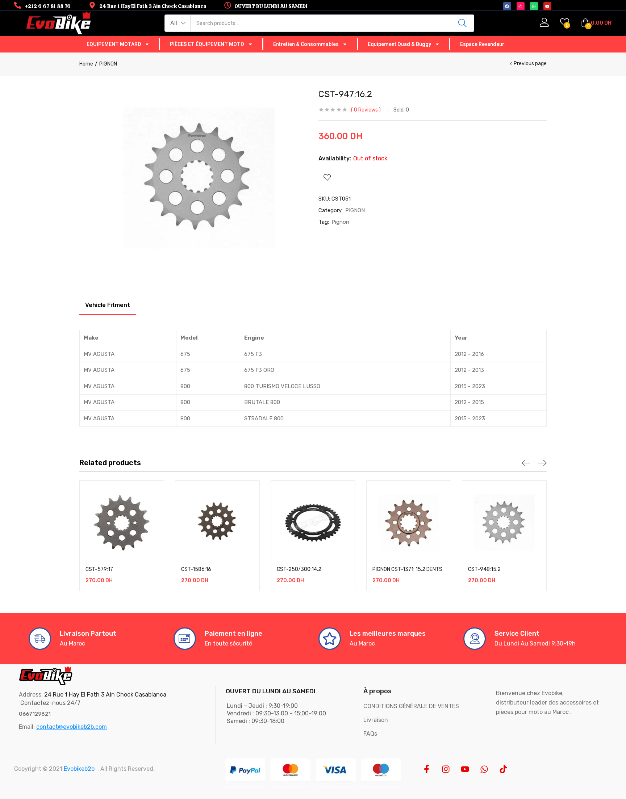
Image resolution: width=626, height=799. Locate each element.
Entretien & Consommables (306, 44)
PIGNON (108, 64)
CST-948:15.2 (484, 569)
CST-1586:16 (196, 569)
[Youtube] (465, 769)
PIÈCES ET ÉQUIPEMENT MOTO (207, 44)
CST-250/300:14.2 (299, 569)
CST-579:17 (99, 569)
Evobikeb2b (79, 768)
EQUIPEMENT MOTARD (114, 44)
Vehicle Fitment (107, 305)
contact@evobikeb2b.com (71, 726)
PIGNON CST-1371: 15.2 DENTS (407, 569)
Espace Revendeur (482, 44)
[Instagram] (446, 769)
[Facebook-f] (426, 769)
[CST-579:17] (121, 523)
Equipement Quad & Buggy (399, 44)
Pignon (340, 222)
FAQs (370, 733)
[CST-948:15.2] (504, 523)
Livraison (375, 719)
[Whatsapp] (484, 769)
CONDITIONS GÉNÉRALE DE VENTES (411, 706)
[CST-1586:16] (217, 523)
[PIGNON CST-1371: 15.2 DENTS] (408, 523)
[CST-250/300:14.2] (313, 523)
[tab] (107, 306)
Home (86, 64)
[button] (178, 23)
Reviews (366, 110)
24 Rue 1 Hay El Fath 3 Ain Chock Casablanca (105, 694)
